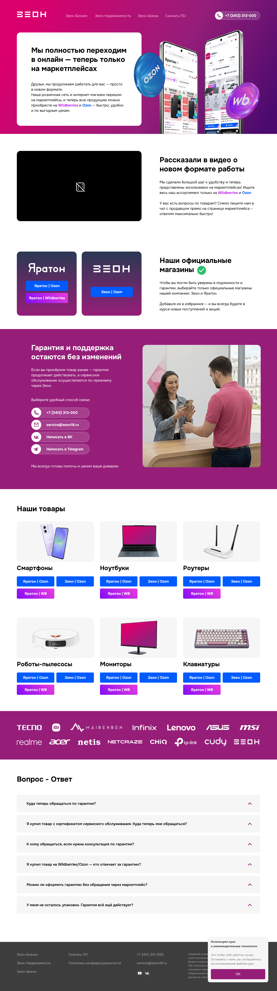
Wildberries (68, 105)
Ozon (86, 105)
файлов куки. (245, 963)
